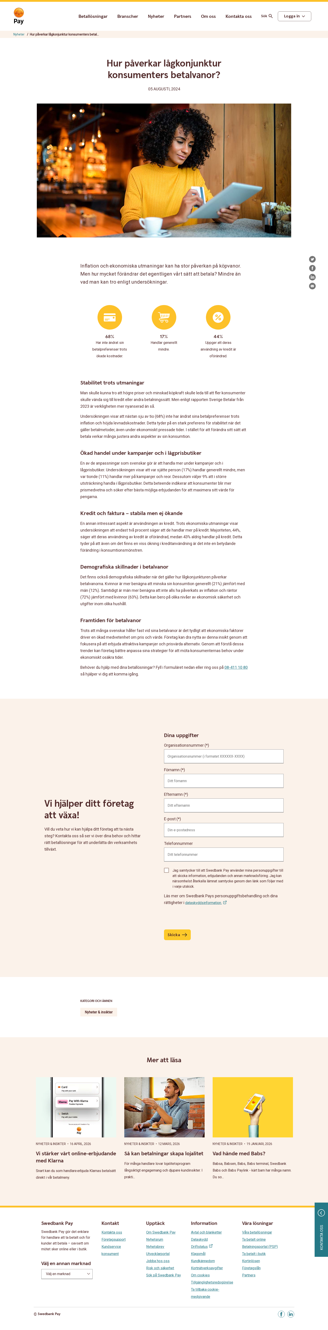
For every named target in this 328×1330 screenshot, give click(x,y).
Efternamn (173, 794)
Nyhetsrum (154, 1239)
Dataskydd (199, 1239)
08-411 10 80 (236, 667)
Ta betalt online (254, 1239)
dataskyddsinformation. (203, 903)
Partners (182, 16)
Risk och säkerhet (160, 1268)
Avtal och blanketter (206, 1232)
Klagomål (198, 1254)
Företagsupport (114, 1239)
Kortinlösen (251, 1261)
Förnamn (172, 769)
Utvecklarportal (158, 1254)
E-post (170, 819)
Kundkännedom (203, 1261)
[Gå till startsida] (18, 16)
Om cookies (200, 1275)
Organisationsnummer (184, 745)
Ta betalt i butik (254, 1254)
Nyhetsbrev (155, 1247)
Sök (264, 16)
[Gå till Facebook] (281, 1314)
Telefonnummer (178, 843)
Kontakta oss (239, 16)
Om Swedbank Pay (161, 1232)
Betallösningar (93, 16)
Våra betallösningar (257, 1232)
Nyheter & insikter (99, 1012)
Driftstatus (199, 1247)
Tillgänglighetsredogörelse (212, 1282)
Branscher (127, 16)
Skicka (174, 934)
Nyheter (156, 16)
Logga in (292, 16)
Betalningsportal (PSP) (260, 1247)
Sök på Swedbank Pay (163, 1275)
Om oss (208, 16)
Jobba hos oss (158, 1261)
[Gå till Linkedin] (290, 1314)
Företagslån (251, 1268)
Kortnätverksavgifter (207, 1268)
